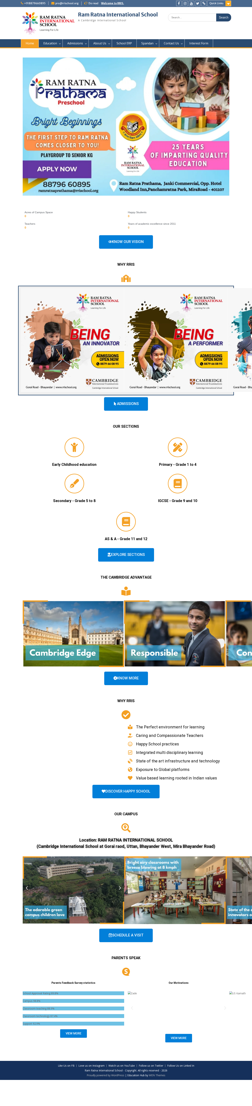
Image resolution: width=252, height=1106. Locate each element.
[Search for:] (199, 17)
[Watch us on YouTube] (191, 3)
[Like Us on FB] (179, 3)
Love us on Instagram (91, 1066)
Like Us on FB (66, 1066)
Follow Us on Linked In (180, 1066)
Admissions (75, 43)
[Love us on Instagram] (185, 3)
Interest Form (198, 43)
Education (50, 43)
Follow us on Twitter (151, 1066)
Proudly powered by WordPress (105, 1075)
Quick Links (216, 3)
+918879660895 (35, 3)
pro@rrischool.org (67, 3)
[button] (24, 337)
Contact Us (171, 43)
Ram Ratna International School (118, 14)
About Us (99, 43)
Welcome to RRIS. (112, 3)
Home (30, 43)
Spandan (147, 43)
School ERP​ (124, 43)
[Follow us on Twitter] (197, 3)
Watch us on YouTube (121, 1066)
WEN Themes (157, 1075)
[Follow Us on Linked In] (204, 3)
